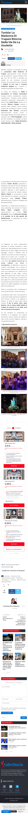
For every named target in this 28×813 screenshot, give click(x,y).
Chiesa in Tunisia (10, 28)
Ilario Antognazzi (5, 579)
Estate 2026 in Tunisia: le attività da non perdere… (17, 746)
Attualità (4, 28)
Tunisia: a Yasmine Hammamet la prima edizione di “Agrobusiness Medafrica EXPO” (20, 620)
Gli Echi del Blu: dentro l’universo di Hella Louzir (18, 739)
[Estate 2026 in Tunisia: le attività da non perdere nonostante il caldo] (4, 747)
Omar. (16, 800)
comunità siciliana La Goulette (8, 577)
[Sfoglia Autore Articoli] (14, 601)
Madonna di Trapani (21, 579)
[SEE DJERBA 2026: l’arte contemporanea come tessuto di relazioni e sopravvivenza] (8, 637)
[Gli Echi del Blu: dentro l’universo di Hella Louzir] (4, 741)
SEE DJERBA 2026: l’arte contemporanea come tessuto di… (18, 727)
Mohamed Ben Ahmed (6, 581)
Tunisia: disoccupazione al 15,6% (8, 618)
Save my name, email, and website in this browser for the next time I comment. (13, 708)
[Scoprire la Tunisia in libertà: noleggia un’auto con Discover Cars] (20, 656)
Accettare (13, 811)
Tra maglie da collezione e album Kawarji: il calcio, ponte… (17, 733)
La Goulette (13, 579)
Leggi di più (20, 811)
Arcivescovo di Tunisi (15, 576)
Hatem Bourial (19, 577)
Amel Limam (7, 576)
